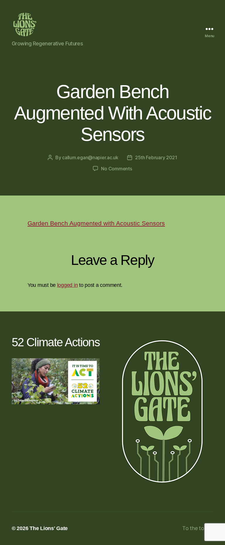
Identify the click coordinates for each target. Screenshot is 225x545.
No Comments (116, 169)
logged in (67, 285)
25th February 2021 (156, 157)
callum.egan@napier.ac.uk (90, 157)
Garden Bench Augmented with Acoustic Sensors (96, 223)
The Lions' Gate (49, 528)
